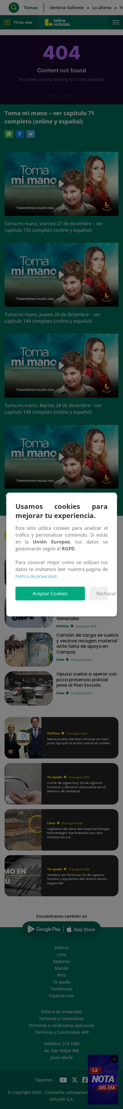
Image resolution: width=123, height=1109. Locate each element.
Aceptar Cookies (50, 593)
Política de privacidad (36, 576)
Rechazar (102, 593)
